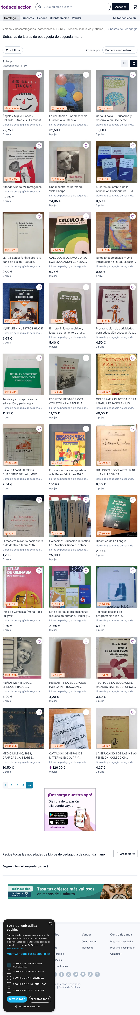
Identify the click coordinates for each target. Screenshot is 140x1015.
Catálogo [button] (10, 18)
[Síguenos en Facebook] (61, 974)
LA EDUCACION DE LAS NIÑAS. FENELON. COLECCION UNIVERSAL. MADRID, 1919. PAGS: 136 (116, 756)
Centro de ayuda (121, 934)
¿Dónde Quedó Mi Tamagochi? (22, 187)
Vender (76, 18)
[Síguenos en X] (68, 974)
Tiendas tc (87, 947)
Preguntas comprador (122, 947)
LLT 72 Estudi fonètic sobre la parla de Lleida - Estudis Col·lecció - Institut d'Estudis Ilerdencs (22, 260)
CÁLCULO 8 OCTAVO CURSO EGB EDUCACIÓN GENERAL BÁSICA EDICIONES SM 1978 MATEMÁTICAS (68, 260)
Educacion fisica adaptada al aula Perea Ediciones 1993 (68, 472)
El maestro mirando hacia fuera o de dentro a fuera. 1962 (23, 543)
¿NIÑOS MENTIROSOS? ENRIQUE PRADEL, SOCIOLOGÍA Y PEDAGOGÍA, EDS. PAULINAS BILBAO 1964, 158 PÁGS (22, 685)
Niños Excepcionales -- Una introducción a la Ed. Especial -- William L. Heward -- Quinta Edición (116, 260)
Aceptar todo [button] (17, 999)
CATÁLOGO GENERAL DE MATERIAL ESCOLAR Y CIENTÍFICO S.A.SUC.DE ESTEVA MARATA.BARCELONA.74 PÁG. (68, 756)
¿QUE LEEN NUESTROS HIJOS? (23, 328)
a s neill (43, 866)
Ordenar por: (93, 50)
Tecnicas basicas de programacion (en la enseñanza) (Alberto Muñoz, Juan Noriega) (114, 614)
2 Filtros (15, 50)
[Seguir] (39, 75)
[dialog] (29, 965)
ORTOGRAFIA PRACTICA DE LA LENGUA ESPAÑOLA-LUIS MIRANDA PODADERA (116, 401)
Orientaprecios (59, 18)
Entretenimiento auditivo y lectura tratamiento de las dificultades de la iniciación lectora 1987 (66, 331)
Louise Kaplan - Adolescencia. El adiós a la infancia (68, 118)
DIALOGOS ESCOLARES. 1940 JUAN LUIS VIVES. (115, 472)
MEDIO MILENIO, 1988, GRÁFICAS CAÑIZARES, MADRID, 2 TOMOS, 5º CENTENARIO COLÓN (18, 756)
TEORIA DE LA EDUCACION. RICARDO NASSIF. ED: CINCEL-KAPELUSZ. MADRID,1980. (116, 685)
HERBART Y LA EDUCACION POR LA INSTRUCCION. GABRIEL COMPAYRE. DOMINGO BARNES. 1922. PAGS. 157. (67, 685)
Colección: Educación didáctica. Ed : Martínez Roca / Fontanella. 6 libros (70, 543)
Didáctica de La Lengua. (111, 541)
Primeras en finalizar (118, 50)
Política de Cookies (69, 987)
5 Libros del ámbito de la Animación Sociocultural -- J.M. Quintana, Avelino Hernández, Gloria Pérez (116, 189)
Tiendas (42, 18)
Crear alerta (127, 853)
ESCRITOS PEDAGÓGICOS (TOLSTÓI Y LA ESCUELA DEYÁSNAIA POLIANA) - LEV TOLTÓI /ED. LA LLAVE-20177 (68, 401)
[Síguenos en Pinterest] (75, 974)
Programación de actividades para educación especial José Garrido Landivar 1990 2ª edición (115, 331)
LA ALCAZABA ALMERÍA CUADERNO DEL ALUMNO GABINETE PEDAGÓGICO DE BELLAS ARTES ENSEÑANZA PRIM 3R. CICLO (21, 472)
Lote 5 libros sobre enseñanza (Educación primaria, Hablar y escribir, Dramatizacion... (68, 614)
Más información (15, 948)
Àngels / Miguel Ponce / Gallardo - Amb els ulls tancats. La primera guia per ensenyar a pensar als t (23, 118)
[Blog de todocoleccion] (97, 974)
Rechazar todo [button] (40, 999)
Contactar (115, 953)
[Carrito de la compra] (135, 7)
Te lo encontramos (57, 966)
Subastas (28, 18)
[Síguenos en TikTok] (90, 974)
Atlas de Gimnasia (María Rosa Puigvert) (22, 614)
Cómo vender (89, 941)
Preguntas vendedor (121, 941)
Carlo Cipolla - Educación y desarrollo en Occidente (114, 118)
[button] (29, 955)
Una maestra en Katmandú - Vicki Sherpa (67, 189)
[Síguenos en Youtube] (83, 974)
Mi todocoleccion (124, 18)
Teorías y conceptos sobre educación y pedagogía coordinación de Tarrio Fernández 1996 (20, 401)
